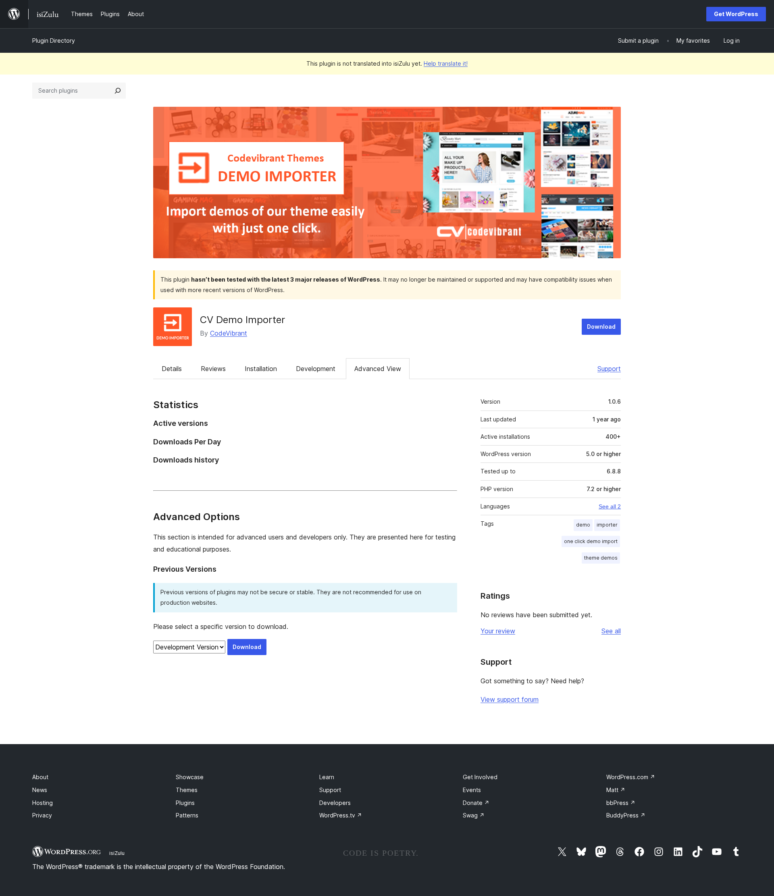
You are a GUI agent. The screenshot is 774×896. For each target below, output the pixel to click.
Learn (326, 777)
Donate (476, 802)
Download (601, 326)
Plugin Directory (53, 40)
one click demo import (591, 541)
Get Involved (480, 777)
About (40, 777)
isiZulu (117, 853)
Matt (615, 789)
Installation (261, 369)
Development (315, 369)
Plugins (185, 802)
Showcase (190, 777)
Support (609, 369)
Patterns (187, 815)
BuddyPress (625, 815)
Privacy (42, 815)
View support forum (510, 699)
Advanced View (377, 369)
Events (472, 789)
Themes (187, 789)
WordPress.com (630, 777)
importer (607, 525)
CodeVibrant (228, 333)
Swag (474, 815)
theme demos (601, 558)
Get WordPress (736, 13)
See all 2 (610, 506)
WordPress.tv (340, 815)
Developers (335, 802)
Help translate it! (446, 63)
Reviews (213, 369)
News (39, 789)
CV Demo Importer (242, 320)
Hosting (42, 802)
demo (583, 525)
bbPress (620, 802)
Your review (498, 631)
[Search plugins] (118, 91)
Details (172, 369)
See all (611, 631)
